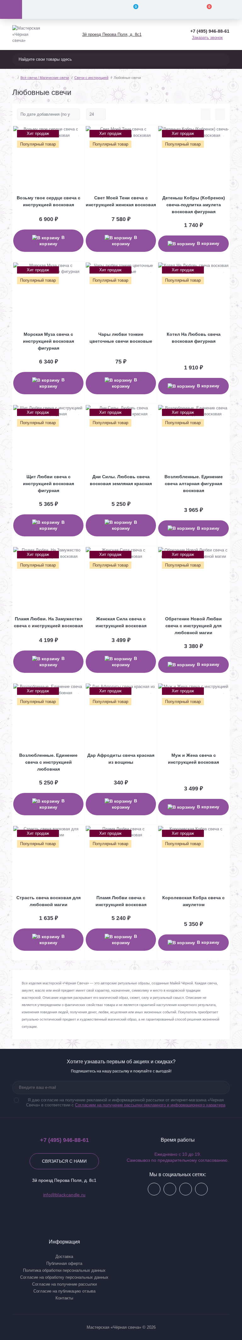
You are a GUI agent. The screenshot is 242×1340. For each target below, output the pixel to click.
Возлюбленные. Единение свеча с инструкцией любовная (48, 762)
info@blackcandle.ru (64, 1194)
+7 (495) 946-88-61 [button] (64, 1140)
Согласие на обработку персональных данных (64, 1277)
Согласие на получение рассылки (64, 1284)
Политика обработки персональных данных (64, 1270)
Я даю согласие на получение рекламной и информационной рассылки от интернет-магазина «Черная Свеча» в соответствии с (125, 1102)
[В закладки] (79, 133)
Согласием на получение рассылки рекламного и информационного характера (150, 1105)
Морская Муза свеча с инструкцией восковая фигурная (48, 341)
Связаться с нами (64, 1161)
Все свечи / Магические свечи (44, 78)
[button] (111, 34)
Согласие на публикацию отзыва (64, 1291)
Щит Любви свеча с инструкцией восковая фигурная (48, 483)
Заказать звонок (207, 37)
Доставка (64, 1256)
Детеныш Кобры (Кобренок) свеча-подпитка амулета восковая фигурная (193, 204)
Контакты (64, 1298)
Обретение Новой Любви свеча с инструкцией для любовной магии (193, 625)
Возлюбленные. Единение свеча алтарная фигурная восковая (193, 483)
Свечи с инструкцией (91, 78)
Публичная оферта (64, 1263)
